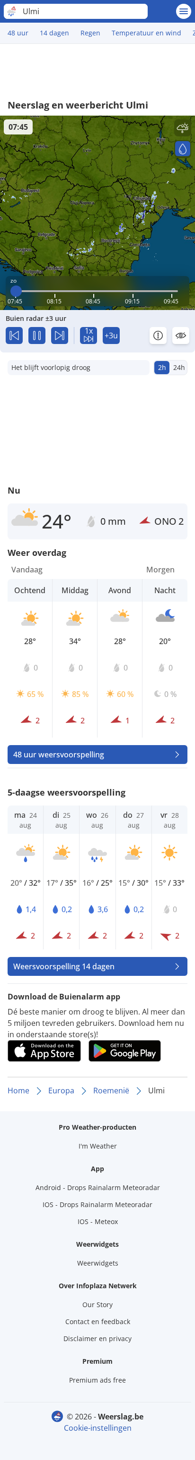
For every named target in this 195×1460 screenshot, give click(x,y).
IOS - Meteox (98, 1221)
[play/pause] (36, 335)
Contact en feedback (97, 1321)
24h (179, 367)
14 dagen (54, 32)
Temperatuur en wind (146, 32)
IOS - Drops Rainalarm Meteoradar (97, 1204)
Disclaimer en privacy (97, 1338)
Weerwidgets (97, 1263)
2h (162, 367)
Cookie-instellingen (98, 1428)
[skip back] (14, 335)
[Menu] (183, 11)
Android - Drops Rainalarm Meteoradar (97, 1187)
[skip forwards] (59, 335)
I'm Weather (98, 1145)
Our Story (97, 1304)
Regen (90, 32)
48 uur (18, 32)
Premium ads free (97, 1380)
